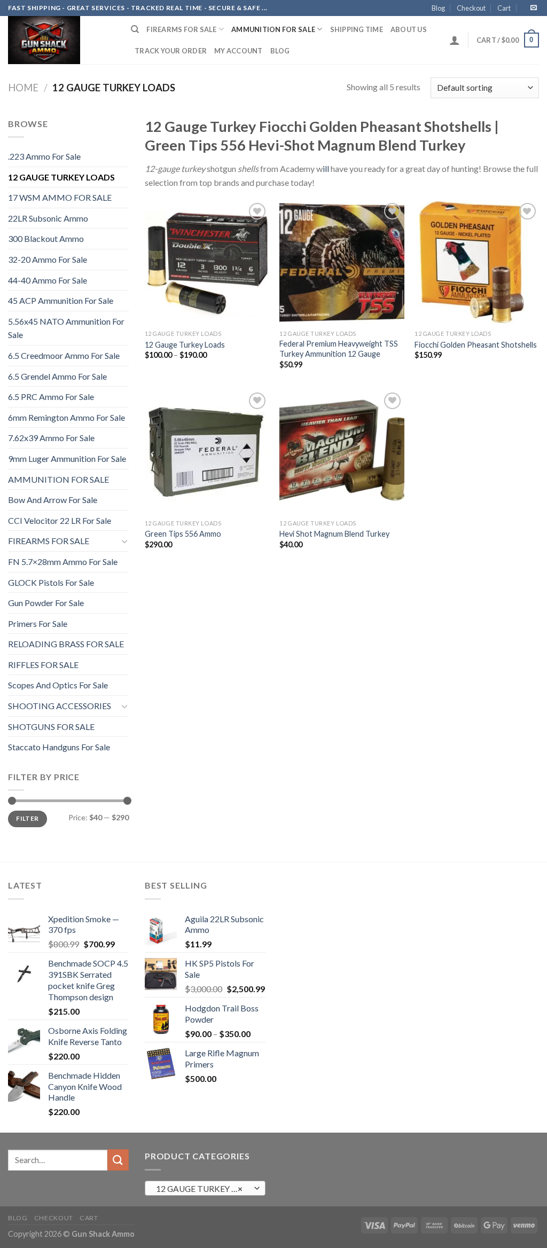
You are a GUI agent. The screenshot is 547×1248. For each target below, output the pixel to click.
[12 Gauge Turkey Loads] (207, 262)
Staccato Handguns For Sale (59, 747)
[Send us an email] (533, 8)
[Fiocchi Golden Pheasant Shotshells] (477, 262)
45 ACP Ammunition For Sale (60, 300)
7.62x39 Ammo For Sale (51, 438)
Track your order (171, 50)
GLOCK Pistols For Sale (51, 582)
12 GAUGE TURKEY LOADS (61, 177)
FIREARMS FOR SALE (181, 29)
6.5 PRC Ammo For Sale (51, 396)
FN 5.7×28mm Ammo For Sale (63, 561)
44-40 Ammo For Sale (47, 280)
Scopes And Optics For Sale (58, 685)
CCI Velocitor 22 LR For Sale (59, 520)
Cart (504, 8)
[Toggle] (124, 541)
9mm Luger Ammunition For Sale (67, 458)
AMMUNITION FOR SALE (273, 29)
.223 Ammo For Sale (44, 156)
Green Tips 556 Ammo (183, 533)
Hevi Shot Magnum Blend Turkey (334, 533)
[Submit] (118, 1159)
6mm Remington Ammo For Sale (66, 417)
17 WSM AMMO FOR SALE (60, 197)
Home (23, 87)
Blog (438, 8)
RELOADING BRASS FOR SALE (66, 644)
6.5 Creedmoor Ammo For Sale (64, 355)
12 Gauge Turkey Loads (185, 344)
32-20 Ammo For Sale (47, 259)
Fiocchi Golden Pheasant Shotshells (476, 344)
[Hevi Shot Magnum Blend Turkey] (341, 452)
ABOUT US (408, 29)
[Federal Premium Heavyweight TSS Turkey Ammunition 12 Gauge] (341, 262)
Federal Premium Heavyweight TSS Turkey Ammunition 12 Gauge (338, 348)
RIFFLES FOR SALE (43, 665)
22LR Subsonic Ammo (48, 218)
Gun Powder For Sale (46, 603)
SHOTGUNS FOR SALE (51, 726)
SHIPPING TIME (356, 29)
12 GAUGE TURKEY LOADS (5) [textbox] (205, 1189)
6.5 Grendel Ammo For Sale (57, 376)
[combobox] (205, 1188)
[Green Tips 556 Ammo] (207, 452)
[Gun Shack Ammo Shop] (61, 40)
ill (326, 168)
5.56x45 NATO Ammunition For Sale (66, 328)
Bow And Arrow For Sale (52, 500)
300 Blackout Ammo (46, 238)
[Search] (135, 29)
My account (238, 50)
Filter (27, 818)
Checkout (471, 8)
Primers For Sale (37, 623)
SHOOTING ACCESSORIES (59, 706)
